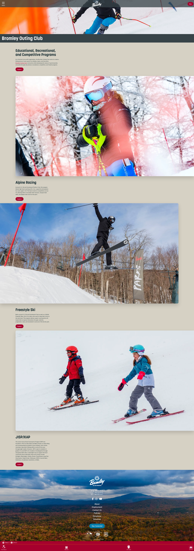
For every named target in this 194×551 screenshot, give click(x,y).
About (97, 504)
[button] (3, 3)
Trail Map (191, 549)
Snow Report (3, 549)
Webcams (66, 549)
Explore (19, 69)
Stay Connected (97, 526)
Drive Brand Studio (99, 539)
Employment (97, 507)
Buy (190, 4)
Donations (97, 516)
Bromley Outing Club (21, 63)
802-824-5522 (99, 494)
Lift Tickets (129, 549)
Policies (97, 513)
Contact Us (97, 510)
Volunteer (97, 519)
